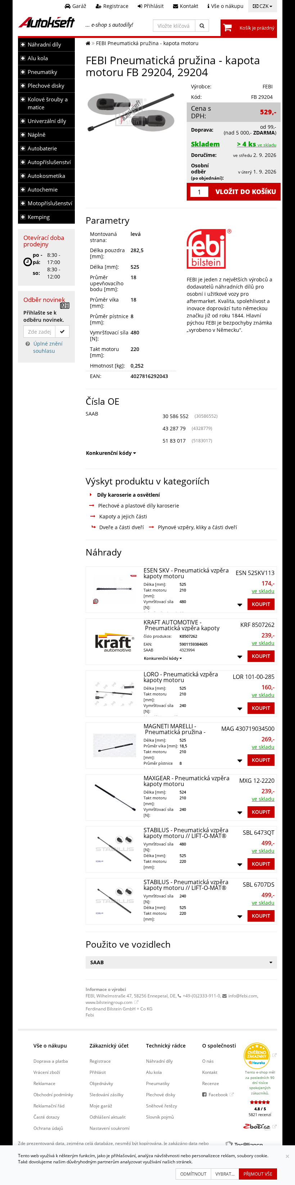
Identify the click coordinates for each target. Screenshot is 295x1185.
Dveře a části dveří (121, 527)
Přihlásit (98, 1072)
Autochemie (43, 189)
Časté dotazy (46, 1117)
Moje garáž (101, 1106)
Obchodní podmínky (53, 1094)
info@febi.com (242, 996)
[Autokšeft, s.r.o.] (46, 22)
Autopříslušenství (49, 162)
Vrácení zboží (46, 1072)
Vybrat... (225, 1174)
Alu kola (38, 58)
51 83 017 (174, 440)
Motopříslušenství (50, 203)
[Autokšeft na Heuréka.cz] (260, 1055)
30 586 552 (176, 416)
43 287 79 (174, 428)
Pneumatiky (42, 72)
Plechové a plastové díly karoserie (138, 505)
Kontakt (209, 1072)
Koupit (261, 604)
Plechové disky (46, 85)
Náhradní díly (44, 44)
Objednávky (101, 1083)
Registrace (100, 1061)
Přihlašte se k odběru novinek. (43, 316)
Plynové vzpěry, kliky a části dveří (197, 527)
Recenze (210, 1083)
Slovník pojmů (160, 1117)
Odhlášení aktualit (108, 1117)
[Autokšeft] (88, 43)
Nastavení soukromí (110, 1128)
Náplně (36, 135)
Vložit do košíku (245, 191)
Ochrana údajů (48, 1128)
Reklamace (44, 1083)
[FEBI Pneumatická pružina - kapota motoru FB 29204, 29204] (131, 112)
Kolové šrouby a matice (48, 103)
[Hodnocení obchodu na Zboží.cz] (260, 1126)
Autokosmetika (46, 176)
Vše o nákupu (50, 1045)
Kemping (39, 217)
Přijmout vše (258, 1174)
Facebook (218, 1094)
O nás (208, 1061)
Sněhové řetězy (161, 1106)
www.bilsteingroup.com (109, 1002)
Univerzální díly (47, 121)
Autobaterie (42, 148)
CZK (264, 6)
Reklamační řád (48, 1106)
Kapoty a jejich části (123, 516)
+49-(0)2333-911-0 (201, 996)
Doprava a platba (50, 1061)
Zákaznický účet (109, 1045)
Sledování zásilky (106, 1094)
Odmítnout (193, 1174)
